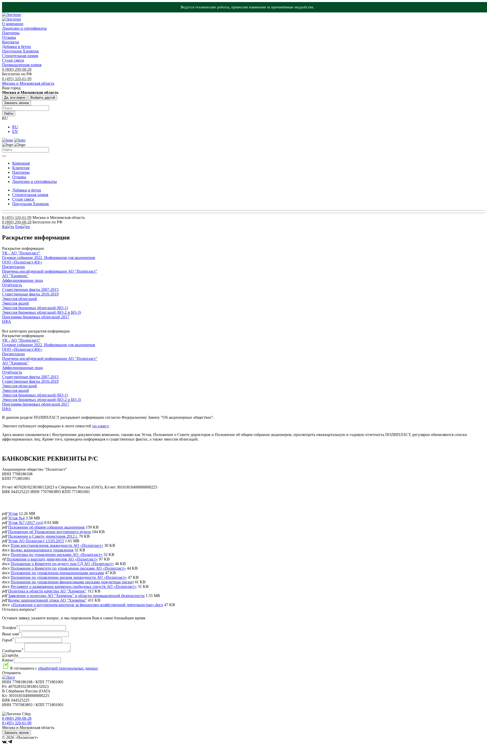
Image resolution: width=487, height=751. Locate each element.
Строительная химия (20, 56)
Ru (4, 226)
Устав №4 (16, 518)
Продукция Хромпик (20, 51)
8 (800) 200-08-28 (16, 69)
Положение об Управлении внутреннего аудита (49, 532)
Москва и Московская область (28, 83)
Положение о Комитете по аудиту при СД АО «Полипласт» (62, 564)
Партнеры (11, 33)
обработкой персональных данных (68, 668)
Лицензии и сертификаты (24, 28)
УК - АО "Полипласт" (21, 253)
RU (15, 127)
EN (15, 131)
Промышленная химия (21, 65)
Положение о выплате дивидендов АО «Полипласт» (52, 559)
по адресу (100, 426)
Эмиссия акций (15, 303)
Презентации (13, 267)
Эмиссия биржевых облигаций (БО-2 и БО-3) (41, 312)
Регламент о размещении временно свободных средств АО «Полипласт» (74, 586)
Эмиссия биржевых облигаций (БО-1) (35, 308)
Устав (13, 513)
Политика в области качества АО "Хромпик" (47, 591)
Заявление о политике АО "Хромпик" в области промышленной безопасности (76, 595)
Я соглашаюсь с (54, 668)
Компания (21, 163)
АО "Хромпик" (15, 276)
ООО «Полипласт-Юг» (22, 262)
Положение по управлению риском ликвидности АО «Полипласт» (69, 577)
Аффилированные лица (22, 280)
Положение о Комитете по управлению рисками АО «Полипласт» (68, 568)
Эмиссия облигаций (19, 298)
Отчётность (12, 285)
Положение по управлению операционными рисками (57, 573)
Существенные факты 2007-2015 (30, 289)
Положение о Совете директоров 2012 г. (43, 536)
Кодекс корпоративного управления (42, 550)
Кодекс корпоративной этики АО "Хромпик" (47, 600)
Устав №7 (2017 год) (25, 522)
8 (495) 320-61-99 (16, 79)
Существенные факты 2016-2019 (30, 294)
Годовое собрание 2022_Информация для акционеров (48, 257)
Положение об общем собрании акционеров (46, 527)
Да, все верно (14, 97)
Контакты (10, 42)
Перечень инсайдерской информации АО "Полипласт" (49, 271)
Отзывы (9, 37)
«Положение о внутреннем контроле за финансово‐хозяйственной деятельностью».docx (87, 605)
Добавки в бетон (16, 46)
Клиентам (20, 168)
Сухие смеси (13, 60)
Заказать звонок (16, 103)
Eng (18, 226)
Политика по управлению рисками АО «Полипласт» (56, 554)
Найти (8, 113)
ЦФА (6, 321)
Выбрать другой (42, 97)
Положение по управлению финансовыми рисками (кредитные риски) (72, 582)
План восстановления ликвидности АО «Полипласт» (57, 545)
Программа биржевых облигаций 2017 (35, 317)
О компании (12, 24)
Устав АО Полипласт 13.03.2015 (36, 541)
